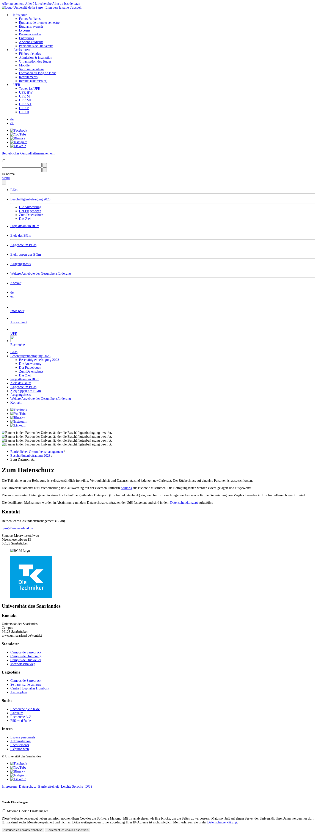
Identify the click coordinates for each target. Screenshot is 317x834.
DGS (89, 786)
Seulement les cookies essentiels (68, 830)
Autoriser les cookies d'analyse (22, 830)
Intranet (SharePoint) (33, 81)
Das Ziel (25, 218)
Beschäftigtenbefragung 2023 (30, 199)
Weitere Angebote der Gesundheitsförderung (40, 273)
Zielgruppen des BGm (25, 254)
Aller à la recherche (38, 3)
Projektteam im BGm (24, 226)
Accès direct (21, 50)
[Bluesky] (17, 138)
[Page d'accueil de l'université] (42, 7)
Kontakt (15, 283)
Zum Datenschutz (31, 215)
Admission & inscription (35, 57)
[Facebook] (18, 130)
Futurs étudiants (30, 18)
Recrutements (28, 77)
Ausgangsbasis (20, 264)
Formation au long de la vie (37, 73)
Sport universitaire (31, 69)
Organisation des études (35, 61)
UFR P (24, 108)
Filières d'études (30, 53)
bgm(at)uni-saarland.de (17, 528)
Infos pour (20, 15)
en (12, 123)
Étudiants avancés (31, 26)
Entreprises (26, 38)
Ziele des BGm (20, 235)
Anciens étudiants (31, 42)
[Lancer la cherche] (44, 165)
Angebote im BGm (23, 245)
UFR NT (25, 104)
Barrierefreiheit (48, 786)
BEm (13, 190)
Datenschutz (27, 786)
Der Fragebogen (30, 211)
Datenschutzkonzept (184, 502)
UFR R (24, 112)
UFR (16, 85)
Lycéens (24, 30)
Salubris (126, 488)
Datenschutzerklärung (222, 822)
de (12, 119)
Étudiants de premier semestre (39, 22)
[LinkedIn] (18, 146)
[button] (9, 174)
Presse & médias (30, 34)
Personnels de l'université (36, 46)
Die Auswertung (30, 207)
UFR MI (25, 100)
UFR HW (26, 92)
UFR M (24, 96)
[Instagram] (18, 142)
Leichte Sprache (72, 786)
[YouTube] (18, 134)
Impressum (9, 786)
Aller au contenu (13, 3)
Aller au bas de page (66, 3)
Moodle (24, 65)
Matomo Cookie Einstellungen (28, 811)
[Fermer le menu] (4, 182)
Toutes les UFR (29, 88)
